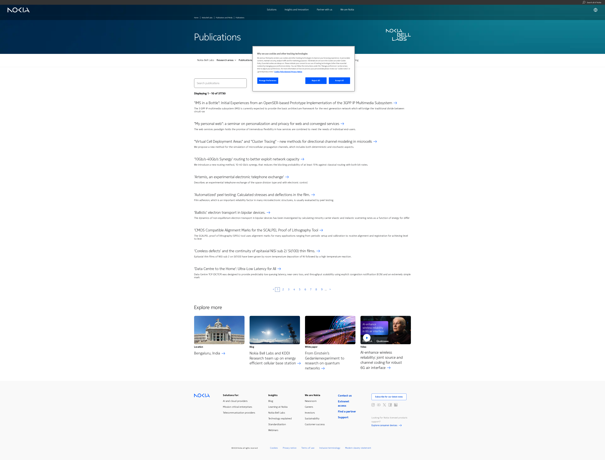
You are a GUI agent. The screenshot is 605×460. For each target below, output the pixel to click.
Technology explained (280, 418)
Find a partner (347, 411)
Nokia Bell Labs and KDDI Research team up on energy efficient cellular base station (273, 358)
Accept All (339, 80)
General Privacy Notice (293, 72)
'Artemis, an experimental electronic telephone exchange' (239, 177)
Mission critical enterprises (237, 406)
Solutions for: (231, 395)
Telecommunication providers (239, 412)
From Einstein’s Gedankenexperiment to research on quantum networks (324, 361)
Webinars (273, 430)
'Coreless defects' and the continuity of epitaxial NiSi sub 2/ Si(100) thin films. (254, 251)
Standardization (277, 424)
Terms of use (307, 448)
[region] (303, 69)
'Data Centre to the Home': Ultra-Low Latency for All (235, 268)
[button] (385, 330)
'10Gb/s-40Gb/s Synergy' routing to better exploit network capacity (246, 159)
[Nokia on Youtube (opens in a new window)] (378, 404)
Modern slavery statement (358, 448)
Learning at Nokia (278, 406)
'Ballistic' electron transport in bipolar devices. (229, 212)
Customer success (315, 424)
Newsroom (311, 401)
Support (343, 417)
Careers (309, 406)
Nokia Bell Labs (207, 18)
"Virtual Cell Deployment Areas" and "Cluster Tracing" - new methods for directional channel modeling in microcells (283, 141)
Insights (272, 395)
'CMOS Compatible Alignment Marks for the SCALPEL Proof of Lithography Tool (256, 230)
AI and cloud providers (235, 401)
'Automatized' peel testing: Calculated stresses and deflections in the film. (252, 194)
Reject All (316, 80)
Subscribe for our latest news (389, 397)
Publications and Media (224, 18)
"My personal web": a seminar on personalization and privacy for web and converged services (266, 123)
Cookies (274, 448)
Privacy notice (289, 448)
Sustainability (312, 418)
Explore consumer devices (384, 426)
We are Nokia (312, 395)
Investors (310, 412)
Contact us (345, 395)
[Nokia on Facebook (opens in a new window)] (390, 404)
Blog (270, 401)
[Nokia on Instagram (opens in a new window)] (373, 404)
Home (196, 18)
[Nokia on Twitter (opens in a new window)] (384, 404)
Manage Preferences (267, 80)
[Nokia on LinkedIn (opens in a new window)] (395, 404)
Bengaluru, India (207, 353)
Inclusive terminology (329, 448)
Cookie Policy (279, 72)
